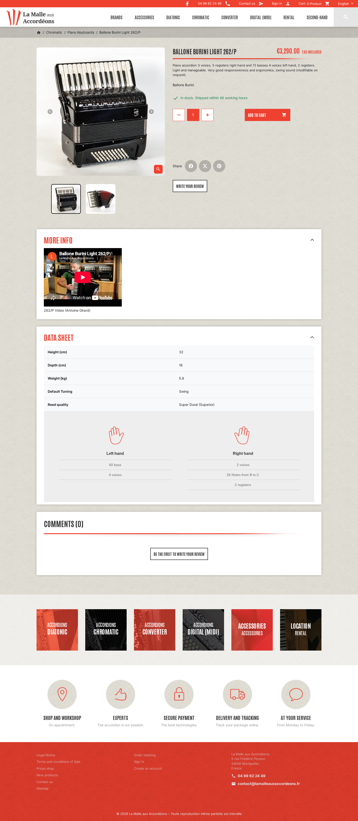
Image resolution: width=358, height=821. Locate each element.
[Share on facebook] (191, 166)
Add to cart (267, 114)
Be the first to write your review (179, 553)
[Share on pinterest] (219, 166)
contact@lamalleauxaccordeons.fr (269, 783)
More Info (58, 239)
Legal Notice (46, 755)
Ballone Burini (183, 85)
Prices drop (45, 768)
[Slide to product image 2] (100, 199)
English (343, 4)
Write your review (190, 186)
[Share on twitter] (205, 166)
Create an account (148, 768)
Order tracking (145, 755)
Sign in (139, 762)
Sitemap (42, 788)
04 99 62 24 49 (251, 776)
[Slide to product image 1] (66, 199)
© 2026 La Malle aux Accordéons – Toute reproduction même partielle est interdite (179, 814)
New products (47, 775)
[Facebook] (187, 2)
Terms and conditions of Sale (58, 762)
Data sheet (59, 337)
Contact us (45, 782)
